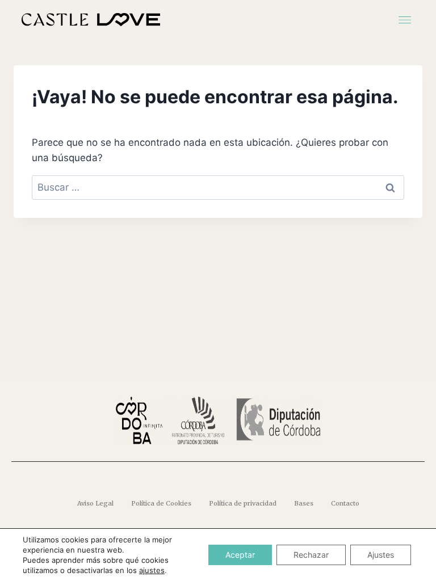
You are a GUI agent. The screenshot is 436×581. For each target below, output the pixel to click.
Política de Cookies (161, 503)
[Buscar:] (218, 187)
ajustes (152, 570)
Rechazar (311, 554)
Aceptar (240, 554)
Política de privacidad (242, 503)
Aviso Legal (95, 503)
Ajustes (380, 554)
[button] (405, 19)
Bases (303, 503)
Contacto (345, 503)
